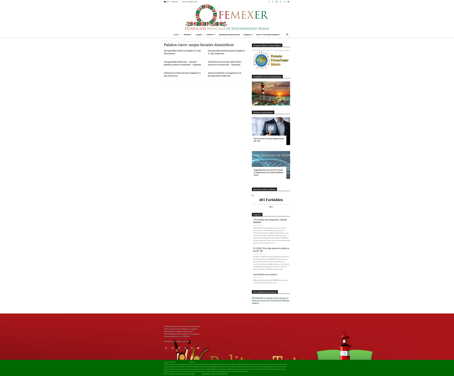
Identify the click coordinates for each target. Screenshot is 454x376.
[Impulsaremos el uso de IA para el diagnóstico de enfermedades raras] (271, 165)
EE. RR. (176, 35)
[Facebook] (269, 1)
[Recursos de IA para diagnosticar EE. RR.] (271, 131)
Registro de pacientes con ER (229, 35)
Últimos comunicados (263, 112)
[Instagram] (276, 1)
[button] (287, 35)
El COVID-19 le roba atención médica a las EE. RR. (271, 249)
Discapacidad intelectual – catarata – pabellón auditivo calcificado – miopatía (182, 63)
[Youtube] (288, 1)
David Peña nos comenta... (265, 274)
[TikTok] (280, 1)
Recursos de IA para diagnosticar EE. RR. (269, 139)
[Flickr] (273, 1)
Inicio (165, 41)
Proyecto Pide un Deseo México (267, 45)
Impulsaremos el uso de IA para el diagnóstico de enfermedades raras (268, 172)
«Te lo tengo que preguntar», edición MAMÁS (270, 221)
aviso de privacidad (181, 362)
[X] (284, 1)
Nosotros (187, 35)
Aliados (198, 35)
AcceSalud (247, 35)
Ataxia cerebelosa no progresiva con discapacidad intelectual (224, 74)
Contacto (210, 35)
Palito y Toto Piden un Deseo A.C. (268, 35)
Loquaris (257, 214)
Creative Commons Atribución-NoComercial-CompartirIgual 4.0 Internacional (253, 374)
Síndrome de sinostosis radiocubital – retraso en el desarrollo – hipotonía (225, 63)
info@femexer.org (182, 341)
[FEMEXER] (227, 17)
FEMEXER (198, 374)
